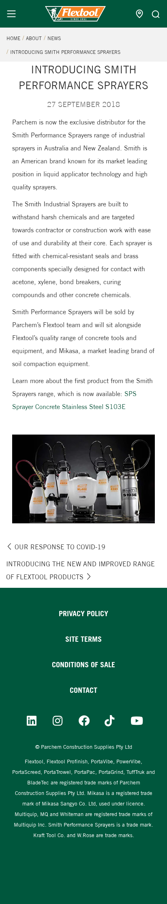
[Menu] (11, 14)
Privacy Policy (83, 613)
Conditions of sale (83, 664)
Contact (83, 690)
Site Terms (83, 639)
